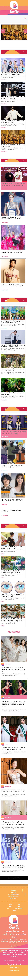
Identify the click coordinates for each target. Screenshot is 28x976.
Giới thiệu (13, 890)
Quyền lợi (13, 892)
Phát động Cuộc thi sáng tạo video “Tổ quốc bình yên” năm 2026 (12, 321)
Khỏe (6, 526)
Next (25, 31)
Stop (14, 41)
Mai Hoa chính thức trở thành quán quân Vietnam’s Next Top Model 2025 (12, 251)
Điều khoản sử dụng (13, 894)
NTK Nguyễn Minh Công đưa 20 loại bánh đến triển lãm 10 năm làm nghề (12, 285)
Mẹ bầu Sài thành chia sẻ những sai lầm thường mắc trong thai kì (12, 547)
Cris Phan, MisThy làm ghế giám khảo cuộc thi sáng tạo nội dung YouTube (12, 500)
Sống (6, 300)
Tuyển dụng (13, 898)
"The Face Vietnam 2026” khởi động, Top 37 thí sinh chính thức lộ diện (13, 97)
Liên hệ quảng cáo (13, 896)
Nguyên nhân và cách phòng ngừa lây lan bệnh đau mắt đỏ (12, 595)
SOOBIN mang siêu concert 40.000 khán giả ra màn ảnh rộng (12, 121)
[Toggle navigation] (25, 18)
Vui (5, 409)
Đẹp (6, 160)
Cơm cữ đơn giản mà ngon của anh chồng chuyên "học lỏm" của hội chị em (12, 619)
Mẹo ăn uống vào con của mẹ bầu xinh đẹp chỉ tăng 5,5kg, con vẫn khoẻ (12, 571)
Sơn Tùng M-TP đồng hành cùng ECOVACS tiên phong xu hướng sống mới (13, 345)
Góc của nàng (14, 632)
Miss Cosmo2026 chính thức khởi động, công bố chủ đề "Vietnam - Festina (12, 73)
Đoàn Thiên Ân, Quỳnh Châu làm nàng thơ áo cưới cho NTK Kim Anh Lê (13, 669)
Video (14, 910)
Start (13, 41)
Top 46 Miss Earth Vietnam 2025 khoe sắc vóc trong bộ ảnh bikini (14, 704)
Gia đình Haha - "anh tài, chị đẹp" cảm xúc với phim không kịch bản (12, 369)
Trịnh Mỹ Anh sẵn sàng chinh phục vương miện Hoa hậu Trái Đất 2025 (12, 218)
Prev (3, 31)
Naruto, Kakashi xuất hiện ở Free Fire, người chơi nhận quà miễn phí (12, 466)
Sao (6, 52)
